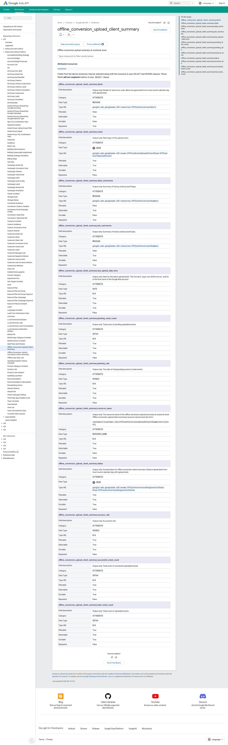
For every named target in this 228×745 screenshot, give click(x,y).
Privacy (50, 739)
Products (69, 23)
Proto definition (94, 44)
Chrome (83, 729)
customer (62, 68)
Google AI (133, 729)
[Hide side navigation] (31, 740)
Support (68, 9)
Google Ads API (82, 23)
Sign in (222, 3)
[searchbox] (17, 18)
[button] (17, 39)
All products (147, 729)
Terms (41, 739)
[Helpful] (165, 23)
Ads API (24, 3)
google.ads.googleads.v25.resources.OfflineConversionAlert (124, 107)
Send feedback (160, 30)
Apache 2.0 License (59, 676)
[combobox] (181, 3)
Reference (19, 9)
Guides (6, 9)
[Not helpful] (168, 23)
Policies (56, 9)
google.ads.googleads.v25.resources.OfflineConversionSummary (125, 201)
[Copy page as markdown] (69, 35)
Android (71, 729)
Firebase (95, 729)
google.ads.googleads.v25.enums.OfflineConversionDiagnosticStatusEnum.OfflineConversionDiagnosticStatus (128, 488)
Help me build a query (70, 44)
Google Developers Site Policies (95, 676)
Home (60, 23)
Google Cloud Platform (114, 729)
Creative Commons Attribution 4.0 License (124, 674)
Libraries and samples (39, 9)
